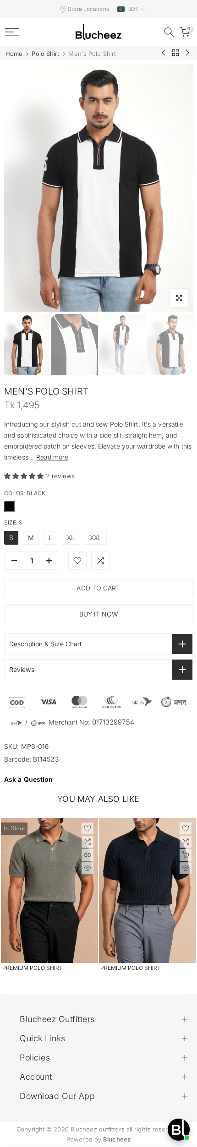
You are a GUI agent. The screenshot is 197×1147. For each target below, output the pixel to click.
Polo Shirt (45, 54)
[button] (25, 476)
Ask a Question (28, 779)
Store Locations (88, 8)
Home (13, 54)
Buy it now (98, 614)
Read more (52, 457)
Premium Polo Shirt (32, 967)
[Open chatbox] (179, 1130)
